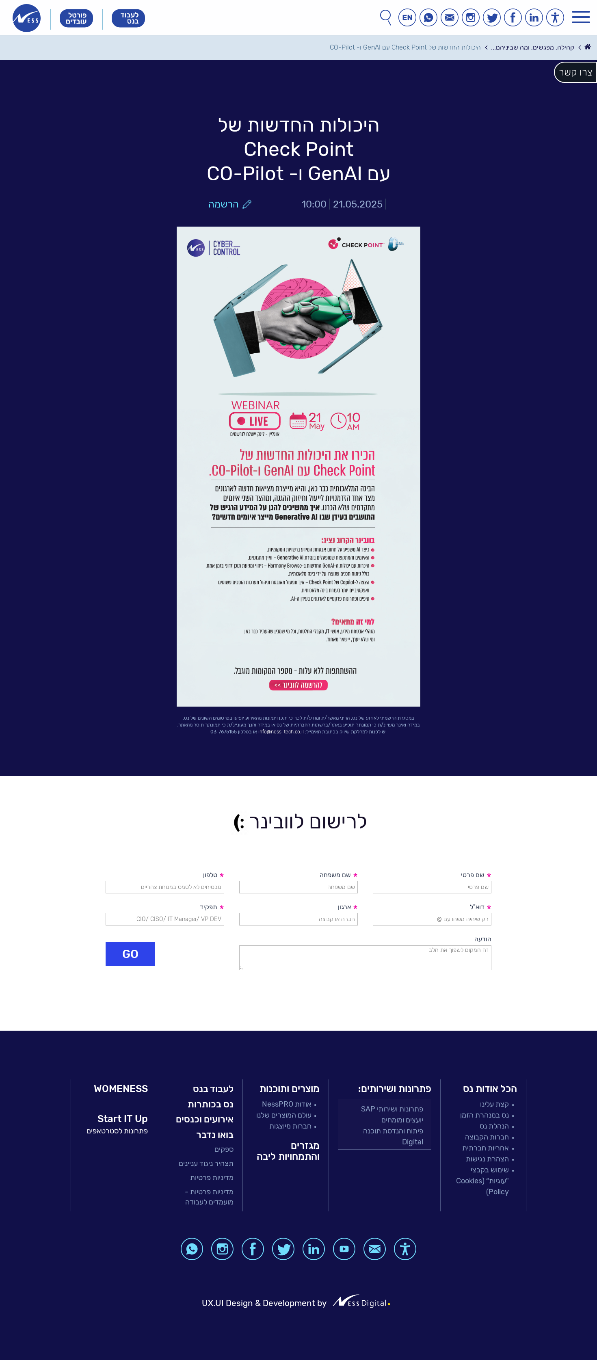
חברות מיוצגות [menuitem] (290, 1126)
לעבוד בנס (213, 1088)
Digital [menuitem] (412, 1141)
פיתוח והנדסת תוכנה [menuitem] (393, 1130)
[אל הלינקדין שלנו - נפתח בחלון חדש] (534, 17)
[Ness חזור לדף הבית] (26, 18)
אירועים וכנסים (205, 1119)
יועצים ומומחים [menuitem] (402, 1120)
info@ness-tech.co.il (281, 732)
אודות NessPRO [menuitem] (286, 1104)
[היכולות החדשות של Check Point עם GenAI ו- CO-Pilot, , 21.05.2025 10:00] (298, 467)
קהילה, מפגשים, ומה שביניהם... (532, 47)
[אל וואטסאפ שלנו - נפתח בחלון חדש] (428, 17)
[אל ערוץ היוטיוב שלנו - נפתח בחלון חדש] (344, 1249)
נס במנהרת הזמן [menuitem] (484, 1115)
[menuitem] (200, 1149)
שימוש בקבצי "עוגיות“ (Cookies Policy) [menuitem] (482, 1180)
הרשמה (223, 204)
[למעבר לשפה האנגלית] (407, 17)
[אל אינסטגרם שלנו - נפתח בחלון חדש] (471, 17)
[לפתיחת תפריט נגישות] (555, 17)
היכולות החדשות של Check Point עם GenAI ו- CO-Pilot (405, 47)
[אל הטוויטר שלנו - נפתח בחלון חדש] (492, 17)
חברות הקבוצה (487, 1137)
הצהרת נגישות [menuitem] (487, 1159)
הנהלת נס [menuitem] (494, 1126)
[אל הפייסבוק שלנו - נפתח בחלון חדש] (513, 17)
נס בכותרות (211, 1104)
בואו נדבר (215, 1134)
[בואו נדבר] (450, 17)
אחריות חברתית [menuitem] (485, 1148)
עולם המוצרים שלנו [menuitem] (283, 1115)
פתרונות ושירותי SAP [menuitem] (392, 1109)
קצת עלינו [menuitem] (494, 1104)
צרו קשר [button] (575, 72)
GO (130, 954)
